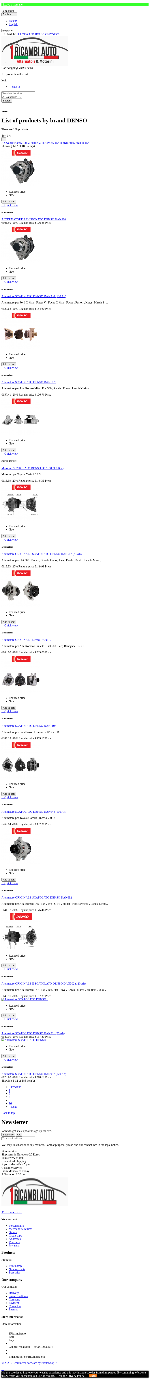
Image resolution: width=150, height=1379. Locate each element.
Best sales (14, 1272)
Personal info (16, 1225)
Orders (13, 1232)
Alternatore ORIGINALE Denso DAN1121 (27, 639)
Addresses (15, 1238)
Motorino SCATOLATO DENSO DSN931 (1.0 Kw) (32, 468)
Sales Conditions (18, 1296)
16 (10, 1103)
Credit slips (15, 1235)
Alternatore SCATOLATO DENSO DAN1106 (28, 725)
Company (14, 1299)
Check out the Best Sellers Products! (39, 33)
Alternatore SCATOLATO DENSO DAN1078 (28, 382)
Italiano (13, 20)
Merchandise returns (20, 1228)
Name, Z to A (39, 142)
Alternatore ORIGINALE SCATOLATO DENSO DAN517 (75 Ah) (41, 553)
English (13, 24)
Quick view (9, 205)
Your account (11, 1212)
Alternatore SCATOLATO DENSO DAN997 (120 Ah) (33, 1074)
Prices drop (15, 1265)
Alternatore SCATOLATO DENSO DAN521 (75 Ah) (33, 1033)
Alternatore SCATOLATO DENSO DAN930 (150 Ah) (33, 296)
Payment (14, 1302)
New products (17, 1269)
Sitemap (13, 1309)
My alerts (14, 1245)
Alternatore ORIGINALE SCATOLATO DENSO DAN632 (36, 897)
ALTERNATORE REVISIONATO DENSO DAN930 (33, 219)
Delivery (14, 1292)
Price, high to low (78, 142)
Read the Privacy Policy (70, 1375)
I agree (93, 1375)
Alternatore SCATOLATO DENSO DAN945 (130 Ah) (33, 811)
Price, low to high (57, 142)
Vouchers (14, 1242)
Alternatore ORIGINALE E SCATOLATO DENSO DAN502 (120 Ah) (43, 983)
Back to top (9, 1112)
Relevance (7, 142)
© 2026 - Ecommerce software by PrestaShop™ (29, 1362)
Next (13, 1106)
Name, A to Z (22, 142)
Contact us (15, 1306)
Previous (15, 1086)
